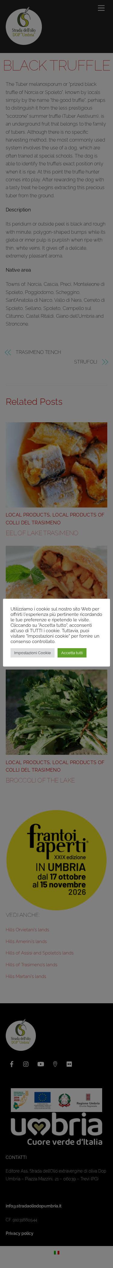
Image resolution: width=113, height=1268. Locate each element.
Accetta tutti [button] (72, 653)
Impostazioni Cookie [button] (32, 653)
